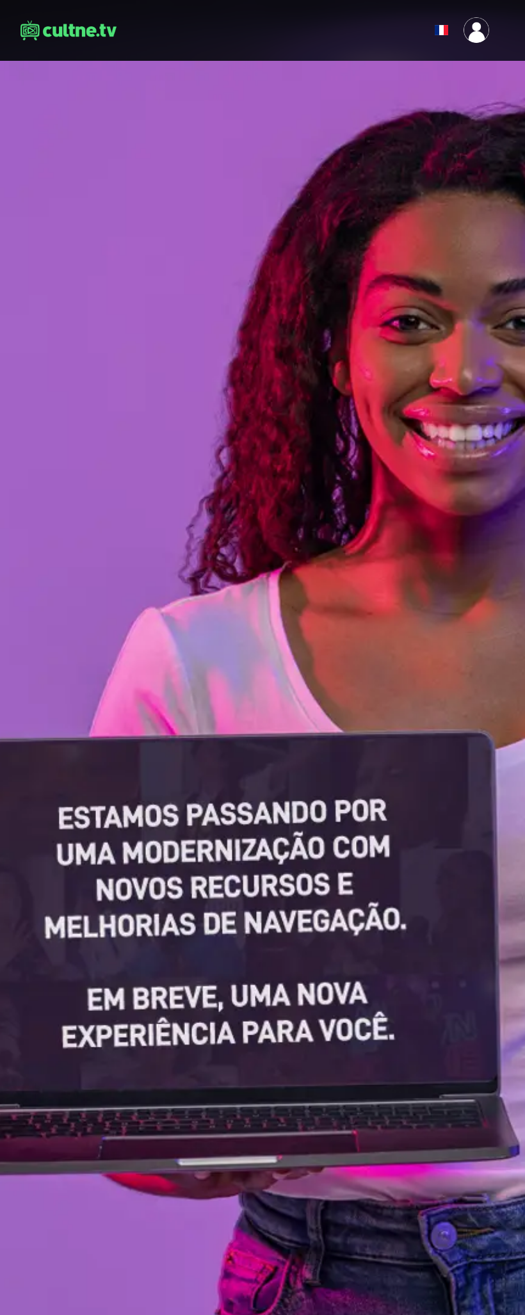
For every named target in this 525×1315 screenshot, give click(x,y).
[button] (409, 30)
